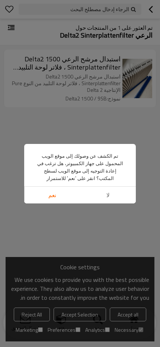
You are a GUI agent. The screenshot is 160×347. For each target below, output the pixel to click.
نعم (52, 195)
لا (108, 195)
